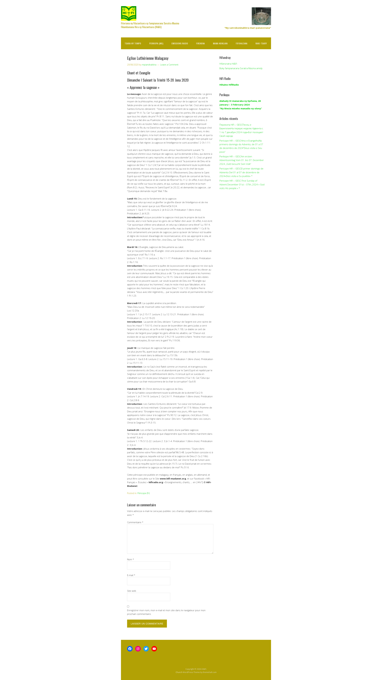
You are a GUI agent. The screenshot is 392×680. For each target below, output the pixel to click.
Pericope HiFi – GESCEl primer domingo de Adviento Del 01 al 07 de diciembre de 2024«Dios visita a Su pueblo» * (241, 172)
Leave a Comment (169, 64)
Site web (131, 590)
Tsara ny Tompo (133, 43)
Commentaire (135, 522)
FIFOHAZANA (241, 43)
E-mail (131, 575)
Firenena (200, 43)
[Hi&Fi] (128, 18)
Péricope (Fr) (144, 493)
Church (179, 672)
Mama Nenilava (220, 43)
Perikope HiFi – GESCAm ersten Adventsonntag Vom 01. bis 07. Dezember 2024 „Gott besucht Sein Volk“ (241, 160)
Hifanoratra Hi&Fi (228, 63)
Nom (130, 559)
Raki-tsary (261, 43)
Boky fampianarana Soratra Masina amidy (240, 68)
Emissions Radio (180, 43)
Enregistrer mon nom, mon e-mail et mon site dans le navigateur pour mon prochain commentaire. (166, 612)
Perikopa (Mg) (156, 43)
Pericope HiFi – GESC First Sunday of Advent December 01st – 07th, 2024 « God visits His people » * (241, 184)
